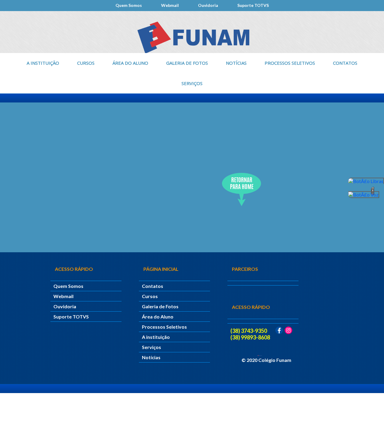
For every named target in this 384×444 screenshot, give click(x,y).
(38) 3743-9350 (248, 330)
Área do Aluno (130, 63)
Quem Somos (129, 5)
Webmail (170, 5)
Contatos (345, 63)
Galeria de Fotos (187, 63)
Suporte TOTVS (253, 5)
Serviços (192, 83)
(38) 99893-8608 (250, 337)
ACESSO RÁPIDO (251, 307)
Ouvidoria (208, 5)
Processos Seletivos (290, 63)
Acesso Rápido (74, 269)
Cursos (85, 63)
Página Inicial (160, 269)
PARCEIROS (245, 269)
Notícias (236, 63)
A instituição (43, 63)
